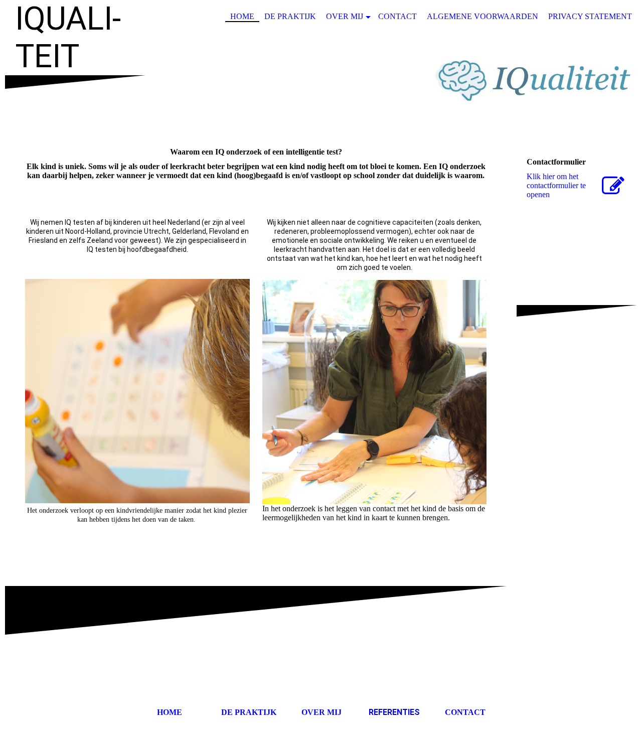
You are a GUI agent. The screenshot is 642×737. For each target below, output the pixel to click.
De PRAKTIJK (247, 712)
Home (242, 16)
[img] (321, 81)
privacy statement (590, 16)
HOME (169, 712)
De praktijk (290, 16)
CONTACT (465, 712)
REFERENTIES (394, 712)
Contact (397, 16)
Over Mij (321, 712)
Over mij (344, 16)
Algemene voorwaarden (482, 16)
